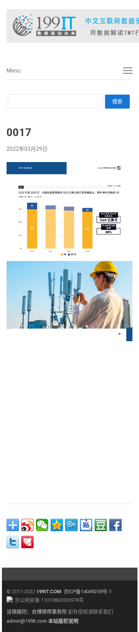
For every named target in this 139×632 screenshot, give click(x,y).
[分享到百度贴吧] (86, 525)
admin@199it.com (27, 621)
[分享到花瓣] (27, 542)
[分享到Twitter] (13, 542)
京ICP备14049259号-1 (88, 591)
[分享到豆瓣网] (101, 525)
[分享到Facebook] (115, 525)
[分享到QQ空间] (57, 525)
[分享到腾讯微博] (71, 525)
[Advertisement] (69, 420)
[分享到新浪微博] (27, 525)
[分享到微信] (42, 525)
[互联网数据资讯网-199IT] (69, 26)
